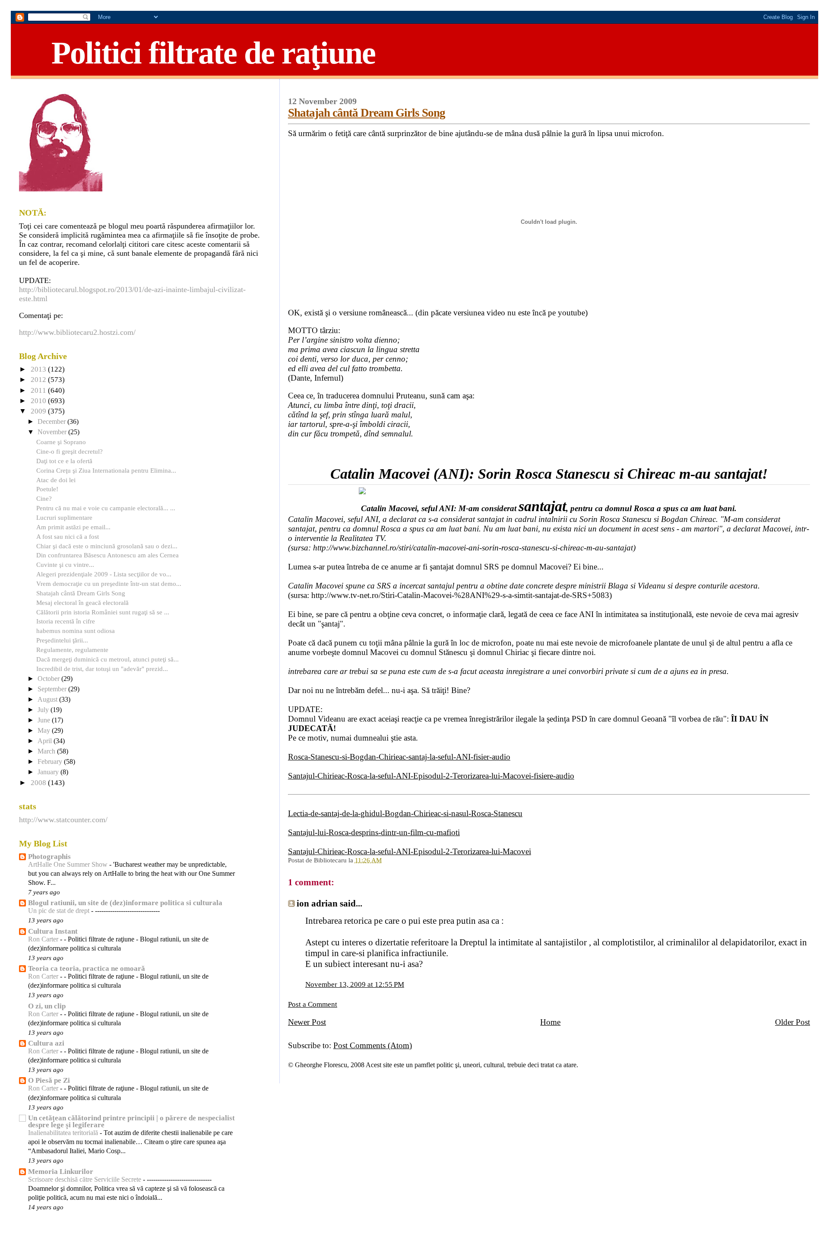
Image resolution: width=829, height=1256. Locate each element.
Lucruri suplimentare (64, 517)
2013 (39, 369)
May (45, 731)
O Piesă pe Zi (49, 1080)
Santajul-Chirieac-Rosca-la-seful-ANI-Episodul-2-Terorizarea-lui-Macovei (409, 851)
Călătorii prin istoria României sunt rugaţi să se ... (102, 612)
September (53, 689)
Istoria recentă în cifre (65, 621)
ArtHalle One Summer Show (68, 864)
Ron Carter (44, 939)
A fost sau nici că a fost (67, 536)
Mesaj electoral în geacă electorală (82, 602)
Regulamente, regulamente (72, 649)
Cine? (44, 498)
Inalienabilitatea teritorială (64, 1133)
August (48, 699)
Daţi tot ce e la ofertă (64, 460)
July (44, 710)
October (49, 679)
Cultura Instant (53, 931)
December (52, 422)
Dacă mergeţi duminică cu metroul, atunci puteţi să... (107, 659)
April (46, 741)
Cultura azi (46, 1043)
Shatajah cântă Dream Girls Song (366, 112)
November (53, 432)
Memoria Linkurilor (60, 1171)
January (49, 772)
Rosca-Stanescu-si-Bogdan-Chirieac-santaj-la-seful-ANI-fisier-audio (399, 756)
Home (550, 1022)
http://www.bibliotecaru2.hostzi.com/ (77, 332)
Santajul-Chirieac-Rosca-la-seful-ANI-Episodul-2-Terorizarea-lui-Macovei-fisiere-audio (431, 775)
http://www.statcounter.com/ (63, 819)
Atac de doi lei (56, 479)
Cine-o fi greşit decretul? (69, 451)
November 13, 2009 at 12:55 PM (354, 984)
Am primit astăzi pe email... (73, 527)
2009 (39, 411)
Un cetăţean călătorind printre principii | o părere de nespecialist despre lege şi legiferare (131, 1121)
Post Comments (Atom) (372, 1045)
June (45, 720)
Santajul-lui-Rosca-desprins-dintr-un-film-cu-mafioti (374, 832)
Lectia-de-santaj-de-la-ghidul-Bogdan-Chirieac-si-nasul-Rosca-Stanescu (405, 813)
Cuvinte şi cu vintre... (65, 564)
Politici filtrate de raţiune (213, 52)
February (51, 762)
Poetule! (47, 489)
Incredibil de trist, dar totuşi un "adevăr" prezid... (102, 668)
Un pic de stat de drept (59, 911)
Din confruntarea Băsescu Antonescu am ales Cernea (107, 555)
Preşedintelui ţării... (62, 640)
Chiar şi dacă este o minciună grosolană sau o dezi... (106, 546)
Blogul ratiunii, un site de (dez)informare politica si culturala (125, 903)
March (47, 751)
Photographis (49, 856)
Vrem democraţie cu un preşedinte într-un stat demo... (108, 583)
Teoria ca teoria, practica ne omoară (86, 968)
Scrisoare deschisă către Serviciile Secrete (85, 1179)
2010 (39, 401)
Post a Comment (312, 1004)
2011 (39, 390)
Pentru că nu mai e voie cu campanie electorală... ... (105, 508)
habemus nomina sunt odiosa (75, 630)
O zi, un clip (47, 1006)
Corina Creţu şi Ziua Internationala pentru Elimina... (106, 470)
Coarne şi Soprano (61, 441)
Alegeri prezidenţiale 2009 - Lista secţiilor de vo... (103, 574)
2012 (39, 379)
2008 (39, 783)
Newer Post (307, 1022)
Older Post (792, 1022)
